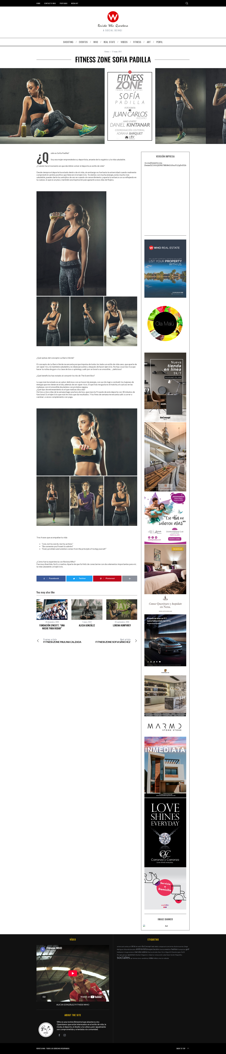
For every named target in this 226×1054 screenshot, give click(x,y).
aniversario (120, 946)
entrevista (142, 948)
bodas (157, 946)
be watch (139, 946)
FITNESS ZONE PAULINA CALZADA (62, 640)
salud (164, 955)
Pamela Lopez (176, 952)
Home (38, 3)
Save (168, 955)
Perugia (119, 955)
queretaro (131, 955)
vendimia (145, 958)
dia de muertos (179, 946)
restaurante (158, 955)
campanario (162, 946)
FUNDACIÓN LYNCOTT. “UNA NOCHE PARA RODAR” (52, 627)
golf (187, 949)
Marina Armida (152, 952)
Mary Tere (161, 952)
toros (139, 958)
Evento (162, 949)
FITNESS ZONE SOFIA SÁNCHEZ (112, 640)
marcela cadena (141, 952)
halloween (120, 952)
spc (131, 958)
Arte (133, 946)
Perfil (183, 952)
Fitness (106, 51)
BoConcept (146, 946)
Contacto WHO (50, 3)
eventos (167, 949)
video (151, 958)
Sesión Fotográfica (176, 955)
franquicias (181, 949)
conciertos (170, 946)
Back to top (181, 1048)
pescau (125, 955)
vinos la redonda (163, 958)
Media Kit (74, 3)
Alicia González (87, 625)
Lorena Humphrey (122, 625)
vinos (156, 958)
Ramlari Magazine (142, 955)
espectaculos (153, 949)
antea (127, 946)
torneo (135, 958)
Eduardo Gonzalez (130, 949)
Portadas (63, 3)
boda (152, 946)
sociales (123, 957)
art (130, 946)
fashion (174, 949)
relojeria (151, 955)
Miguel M (168, 952)
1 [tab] (209, 104)
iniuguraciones (129, 952)
